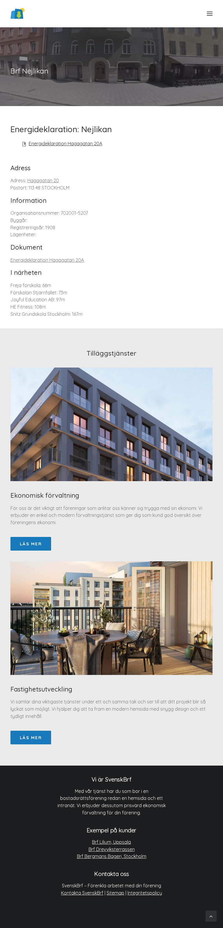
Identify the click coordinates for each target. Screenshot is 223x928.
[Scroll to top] (211, 915)
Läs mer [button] (31, 544)
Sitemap (115, 893)
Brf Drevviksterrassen (112, 849)
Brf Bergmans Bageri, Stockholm (111, 856)
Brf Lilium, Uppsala (111, 842)
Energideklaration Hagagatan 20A (65, 143)
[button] (209, 13)
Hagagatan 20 (43, 180)
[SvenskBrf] (17, 13)
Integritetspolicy (144, 893)
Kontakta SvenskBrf (82, 893)
